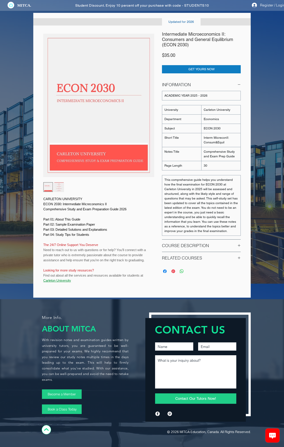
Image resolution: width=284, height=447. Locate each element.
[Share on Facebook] (165, 271)
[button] (24, 5)
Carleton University (57, 280)
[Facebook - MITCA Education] (157, 414)
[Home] (11, 5)
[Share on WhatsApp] (181, 271)
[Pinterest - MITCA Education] (170, 414)
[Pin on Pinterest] (173, 271)
